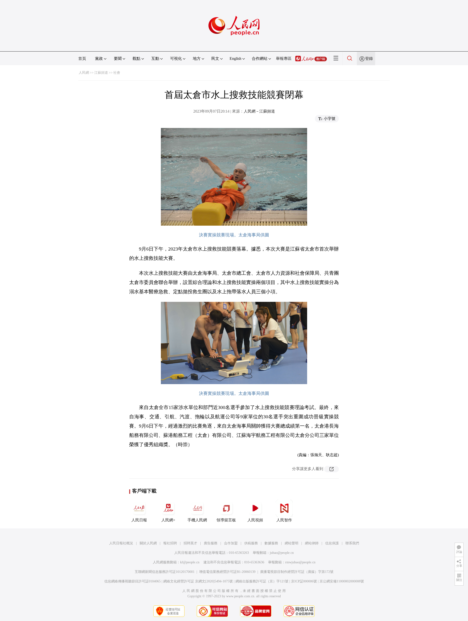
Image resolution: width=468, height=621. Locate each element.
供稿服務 (251, 543)
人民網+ (168, 520)
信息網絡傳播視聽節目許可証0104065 (132, 581)
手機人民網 (197, 520)
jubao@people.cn (282, 553)
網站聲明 (291, 543)
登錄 (369, 58)
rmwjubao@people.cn (300, 562)
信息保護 (332, 543)
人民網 (84, 72)
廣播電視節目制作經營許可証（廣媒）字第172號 (296, 572)
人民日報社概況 (121, 543)
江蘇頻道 (101, 72)
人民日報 (139, 520)
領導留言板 (226, 520)
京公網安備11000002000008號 (342, 581)
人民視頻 (255, 520)
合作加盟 (231, 543)
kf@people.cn (189, 562)
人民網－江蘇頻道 (259, 111)
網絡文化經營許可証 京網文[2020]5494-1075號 (198, 581)
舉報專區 (284, 58)
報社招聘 (170, 543)
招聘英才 (190, 543)
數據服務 (271, 543)
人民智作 (284, 520)
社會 (116, 72)
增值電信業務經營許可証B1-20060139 (227, 572)
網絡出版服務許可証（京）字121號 (261, 581)
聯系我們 (352, 543)
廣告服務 (210, 543)
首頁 (82, 58)
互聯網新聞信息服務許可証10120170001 (165, 572)
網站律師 (312, 543)
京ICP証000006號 (304, 581)
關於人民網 (148, 543)
